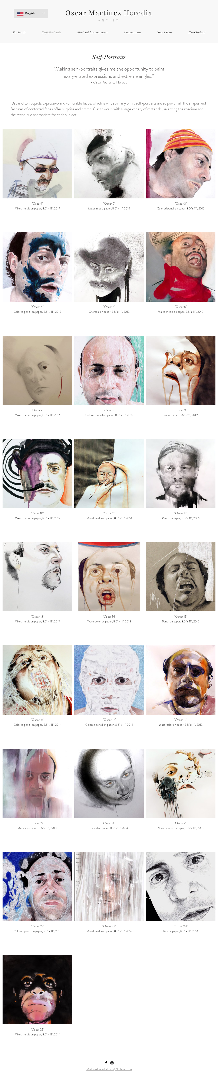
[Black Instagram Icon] (112, 1063)
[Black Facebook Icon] (106, 1063)
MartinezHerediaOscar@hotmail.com (109, 1069)
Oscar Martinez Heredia (108, 12)
